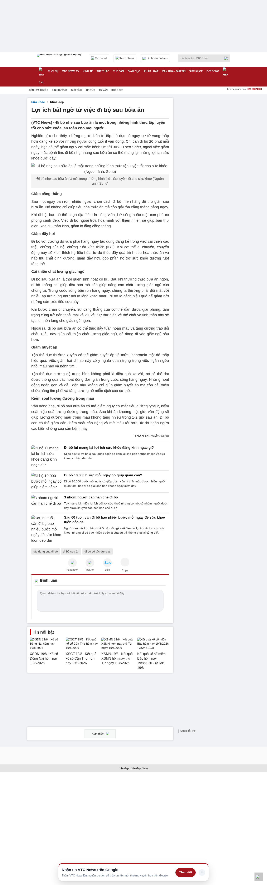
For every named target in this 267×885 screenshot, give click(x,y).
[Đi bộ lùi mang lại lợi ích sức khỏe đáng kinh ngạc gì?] (46, 456)
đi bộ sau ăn (71, 551)
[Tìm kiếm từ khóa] (227, 58)
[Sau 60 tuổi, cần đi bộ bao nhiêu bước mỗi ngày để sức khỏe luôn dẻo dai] (46, 529)
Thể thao (103, 71)
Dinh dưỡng (59, 90)
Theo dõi (185, 872)
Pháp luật (151, 71)
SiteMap (124, 768)
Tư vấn (103, 90)
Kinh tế (88, 71)
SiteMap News (139, 768)
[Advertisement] (208, 160)
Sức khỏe (196, 71)
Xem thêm (98, 733)
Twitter (90, 569)
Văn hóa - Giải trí (173, 71)
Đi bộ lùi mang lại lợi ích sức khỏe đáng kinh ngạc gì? (109, 448)
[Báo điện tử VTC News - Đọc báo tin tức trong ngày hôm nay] (60, 59)
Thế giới (118, 71)
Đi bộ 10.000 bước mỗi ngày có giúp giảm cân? (103, 475)
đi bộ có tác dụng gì (97, 551)
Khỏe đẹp (117, 90)
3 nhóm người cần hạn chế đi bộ (91, 497)
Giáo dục (134, 71)
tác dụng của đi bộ (45, 551)
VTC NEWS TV (70, 71)
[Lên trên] (258, 877)
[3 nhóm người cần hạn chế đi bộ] (46, 502)
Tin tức (90, 90)
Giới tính (76, 90)
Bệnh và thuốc (38, 90)
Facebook (72, 569)
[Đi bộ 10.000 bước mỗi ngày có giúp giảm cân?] (46, 481)
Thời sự (53, 71)
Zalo (107, 569)
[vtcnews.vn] (72, 562)
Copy (125, 570)
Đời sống (213, 71)
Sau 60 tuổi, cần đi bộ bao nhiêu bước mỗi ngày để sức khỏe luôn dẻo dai (114, 519)
